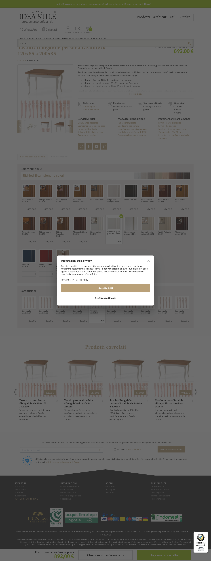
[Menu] (206, 534)
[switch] (201, 549)
